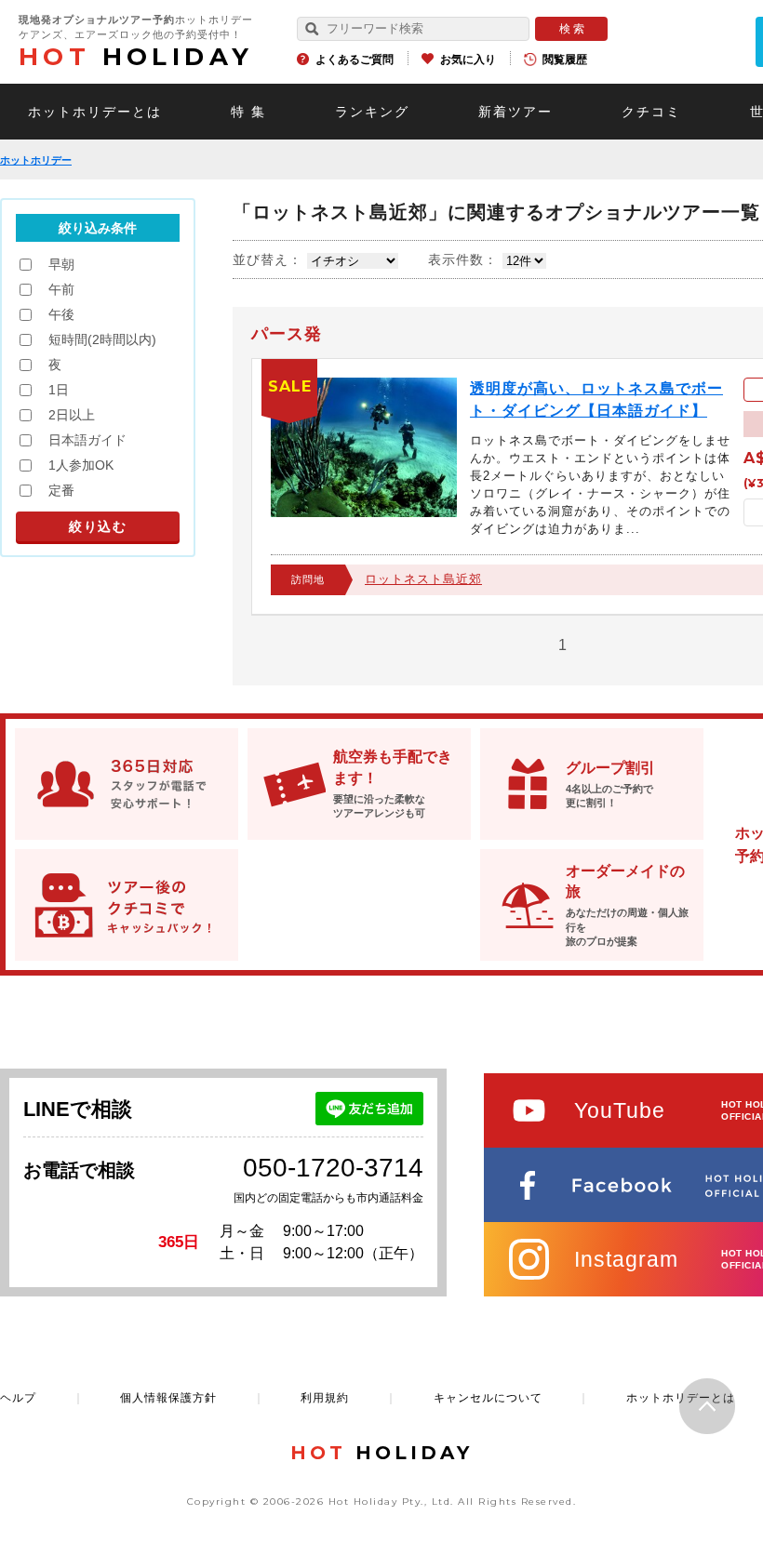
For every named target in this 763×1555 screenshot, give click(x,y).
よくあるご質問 (354, 59)
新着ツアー (515, 111)
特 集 (248, 111)
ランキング (372, 111)
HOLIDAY (136, 57)
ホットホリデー (36, 160)
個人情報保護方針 (168, 1397)
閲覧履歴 (564, 59)
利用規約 (325, 1397)
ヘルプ (18, 1397)
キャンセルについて (488, 1397)
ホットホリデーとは (95, 111)
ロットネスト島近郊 (423, 579)
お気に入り (468, 59)
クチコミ (651, 111)
